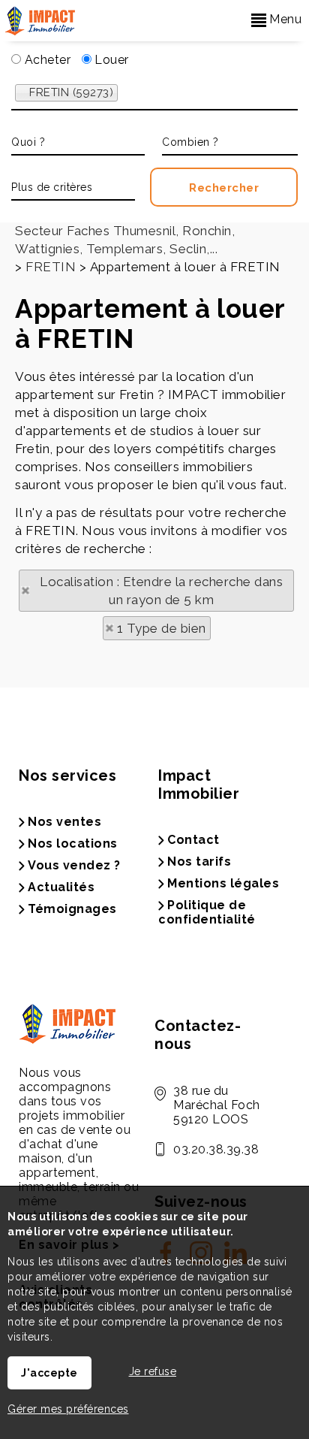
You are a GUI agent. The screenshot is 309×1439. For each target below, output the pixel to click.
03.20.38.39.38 (216, 1149)
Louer (110, 60)
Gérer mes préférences (68, 1409)
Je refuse (153, 1371)
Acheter (45, 60)
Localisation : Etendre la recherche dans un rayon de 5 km (161, 590)
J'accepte (49, 1373)
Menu (284, 19)
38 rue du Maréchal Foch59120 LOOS (216, 1105)
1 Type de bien (161, 628)
